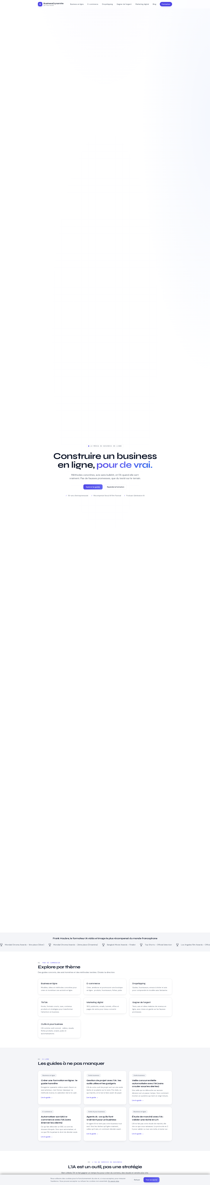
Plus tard (105, 627)
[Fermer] (124, 584)
